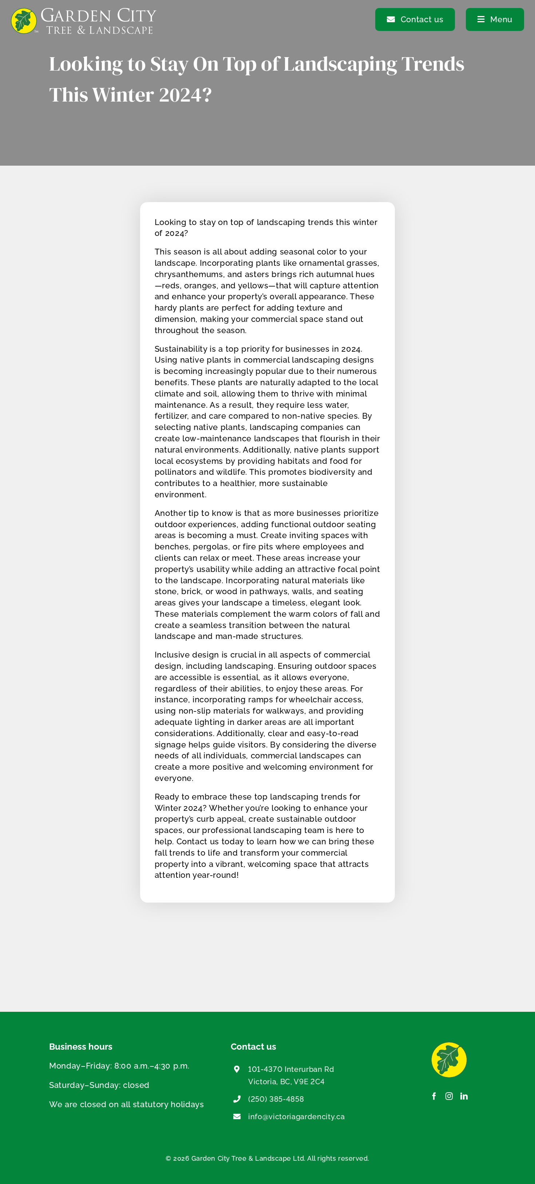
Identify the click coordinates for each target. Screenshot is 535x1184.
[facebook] (434, 1096)
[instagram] (449, 1096)
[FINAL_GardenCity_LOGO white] (83, 12)
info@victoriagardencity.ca (296, 1116)
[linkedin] (464, 1096)
